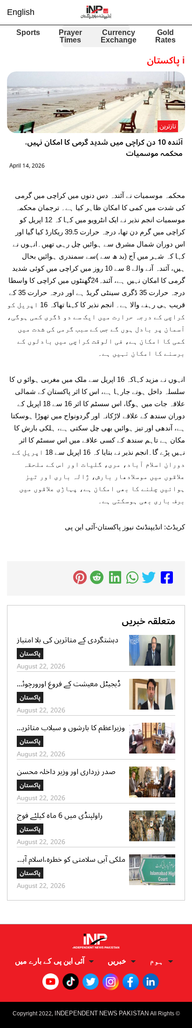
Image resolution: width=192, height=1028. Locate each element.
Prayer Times (70, 36)
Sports (28, 34)
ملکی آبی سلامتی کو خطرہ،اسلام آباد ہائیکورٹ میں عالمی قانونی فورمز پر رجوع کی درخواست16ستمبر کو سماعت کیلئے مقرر (71, 859)
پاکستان (30, 653)
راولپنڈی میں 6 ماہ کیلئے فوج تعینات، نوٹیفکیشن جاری (60, 815)
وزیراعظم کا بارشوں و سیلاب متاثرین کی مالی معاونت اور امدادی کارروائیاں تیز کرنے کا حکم (71, 728)
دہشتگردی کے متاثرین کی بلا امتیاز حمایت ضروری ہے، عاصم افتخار (67, 640)
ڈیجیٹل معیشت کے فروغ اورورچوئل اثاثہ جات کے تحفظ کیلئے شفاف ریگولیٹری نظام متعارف (69, 684)
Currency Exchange (119, 36)
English (20, 12)
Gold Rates (165, 36)
